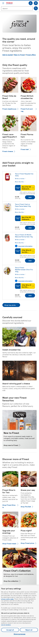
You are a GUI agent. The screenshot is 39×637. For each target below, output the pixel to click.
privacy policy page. (7, 599)
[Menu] (3, 3)
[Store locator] (36, 3)
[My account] (31, 3)
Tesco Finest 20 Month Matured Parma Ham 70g (24, 236)
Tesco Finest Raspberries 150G (24, 175)
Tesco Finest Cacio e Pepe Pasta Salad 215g (23, 205)
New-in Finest (19, 55)
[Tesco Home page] (9, 3)
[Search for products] (36, 8)
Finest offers (31, 55)
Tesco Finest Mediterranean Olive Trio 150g (24, 269)
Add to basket (7, 55)
